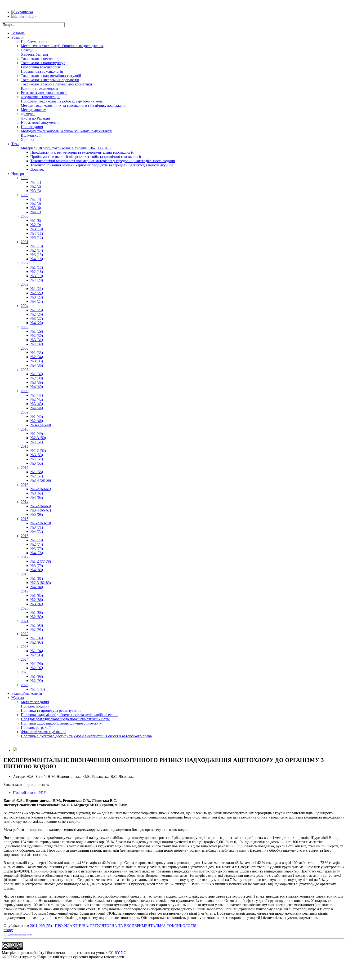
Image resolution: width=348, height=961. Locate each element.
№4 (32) (36, 344)
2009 (24, 412)
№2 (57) (36, 476)
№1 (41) (36, 395)
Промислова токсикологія (42, 71)
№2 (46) (36, 421)
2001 (24, 242)
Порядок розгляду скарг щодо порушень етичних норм (65, 719)
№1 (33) (36, 353)
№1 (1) (35, 182)
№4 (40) (36, 387)
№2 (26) (36, 314)
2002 (24, 263)
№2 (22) (36, 293)
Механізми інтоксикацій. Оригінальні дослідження (62, 46)
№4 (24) (36, 301)
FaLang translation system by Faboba (18, 935)
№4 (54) (36, 459)
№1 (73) (36, 540)
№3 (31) (36, 340)
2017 (24, 557)
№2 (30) (36, 336)
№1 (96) (36, 664)
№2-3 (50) (38, 438)
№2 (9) (35, 225)
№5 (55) (36, 463)
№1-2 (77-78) (40, 561)
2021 (24, 621)
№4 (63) (36, 497)
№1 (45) (36, 416)
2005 (24, 327)
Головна (18, 33)
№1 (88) (36, 612)
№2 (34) (36, 357)
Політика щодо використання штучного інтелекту (61, 723)
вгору (8, 930)
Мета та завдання (35, 702)
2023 (24, 647)
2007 (24, 370)
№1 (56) (36, 472)
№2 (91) (36, 629)
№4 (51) (36, 442)
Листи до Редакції (35, 118)
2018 (24, 574)
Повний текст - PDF (29, 793)
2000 (24, 216)
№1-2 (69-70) (40, 523)
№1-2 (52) (38, 451)
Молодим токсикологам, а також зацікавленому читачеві (66, 131)
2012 (24, 468)
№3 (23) (36, 297)
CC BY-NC (117, 953)
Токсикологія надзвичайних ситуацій (51, 76)
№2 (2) (35, 186)
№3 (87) (36, 604)
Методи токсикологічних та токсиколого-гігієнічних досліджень (73, 105)
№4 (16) (36, 259)
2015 (24, 519)
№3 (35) (36, 361)
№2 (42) (36, 399)
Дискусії (28, 114)
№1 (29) (36, 331)
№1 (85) (36, 595)
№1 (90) (36, 625)
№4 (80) (36, 570)
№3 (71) (36, 527)
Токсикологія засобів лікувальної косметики (56, 84)
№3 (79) (36, 566)
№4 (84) (36, 587)
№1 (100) (37, 689)
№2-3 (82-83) (40, 583)
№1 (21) (36, 289)
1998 (24, 178)
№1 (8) (35, 220)
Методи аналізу (33, 110)
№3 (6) (35, 208)
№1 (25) (36, 310)
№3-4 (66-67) (40, 510)
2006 (24, 348)
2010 (24, 429)
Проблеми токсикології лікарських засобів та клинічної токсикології (85, 157)
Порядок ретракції (35, 727)
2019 (24, 591)
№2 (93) (36, 642)
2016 (24, 536)
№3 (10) (36, 229)
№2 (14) (36, 250)
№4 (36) (36, 365)
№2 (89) (36, 617)
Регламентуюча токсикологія (44, 93)
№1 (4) (35, 199)
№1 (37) (36, 374)
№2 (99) (36, 681)
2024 (24, 659)
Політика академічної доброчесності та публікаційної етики (69, 715)
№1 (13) (36, 246)
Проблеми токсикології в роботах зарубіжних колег (62, 101)
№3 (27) (36, 318)
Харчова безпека (34, 54)
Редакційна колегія (26, 693)
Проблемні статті (35, 42)
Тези (15, 144)
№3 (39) (36, 382)
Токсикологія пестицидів (41, 59)
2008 (24, 391)
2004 (24, 306)
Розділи (17, 37)
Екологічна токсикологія (41, 67)
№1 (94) (36, 651)
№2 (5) (35, 203)
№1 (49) (36, 434)
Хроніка (27, 140)
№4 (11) (36, 233)
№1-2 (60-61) (40, 489)
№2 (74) (36, 544)
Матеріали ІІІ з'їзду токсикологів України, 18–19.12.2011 (66, 148)
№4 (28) (36, 323)
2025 (24, 672)
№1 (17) (36, 267)
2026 (24, 685)
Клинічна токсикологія (39, 88)
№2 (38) (36, 378)
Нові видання (32, 127)
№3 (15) (36, 255)
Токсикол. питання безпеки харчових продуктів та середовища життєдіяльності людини (101, 165)
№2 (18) (36, 272)
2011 (24, 446)
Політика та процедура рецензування (51, 710)
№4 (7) (35, 212)
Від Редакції (30, 135)
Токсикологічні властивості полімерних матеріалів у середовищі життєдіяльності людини (102, 161)
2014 (24, 502)
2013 (24, 485)
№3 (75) (36, 549)
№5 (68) (36, 514)
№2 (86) (36, 600)
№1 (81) (36, 578)
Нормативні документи (40, 122)
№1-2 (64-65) (40, 506)
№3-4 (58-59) (40, 480)
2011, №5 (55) (41, 926)
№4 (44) (36, 408)
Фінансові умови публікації (43, 732)
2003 (24, 284)
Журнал (17, 698)
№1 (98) (36, 676)
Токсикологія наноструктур (43, 63)
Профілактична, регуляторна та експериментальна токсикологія (82, 152)
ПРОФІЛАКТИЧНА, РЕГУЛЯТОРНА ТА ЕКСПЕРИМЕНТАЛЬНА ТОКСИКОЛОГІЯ (125, 926)
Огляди (27, 50)
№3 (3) (35, 191)
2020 (24, 608)
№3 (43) (36, 404)
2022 (24, 634)
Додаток (37, 169)
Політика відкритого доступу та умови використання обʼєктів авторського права (86, 736)
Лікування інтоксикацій (40, 97)
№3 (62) (36, 493)
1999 (24, 195)
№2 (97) (36, 668)
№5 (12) (36, 238)
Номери (17, 174)
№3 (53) (36, 455)
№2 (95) (36, 655)
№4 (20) (36, 280)
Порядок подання (35, 706)
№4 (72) (36, 531)
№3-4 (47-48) (40, 425)
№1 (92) (36, 638)
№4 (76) (36, 553)
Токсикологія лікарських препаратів (50, 80)
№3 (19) (36, 276)
